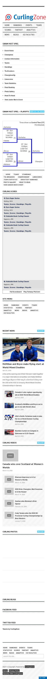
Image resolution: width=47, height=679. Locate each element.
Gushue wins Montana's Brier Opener (26, 502)
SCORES (9, 137)
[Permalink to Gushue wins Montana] (9, 503)
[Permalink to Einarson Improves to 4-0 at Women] (9, 479)
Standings (8, 67)
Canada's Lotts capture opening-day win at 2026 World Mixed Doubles (28, 393)
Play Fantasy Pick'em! (32, 292)
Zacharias (7, 127)
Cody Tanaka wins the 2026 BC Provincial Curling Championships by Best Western (28, 516)
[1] (15, 138)
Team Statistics (10, 83)
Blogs (16, 34)
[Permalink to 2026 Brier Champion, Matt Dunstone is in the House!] (9, 491)
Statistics (8, 308)
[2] (15, 161)
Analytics (31, 30)
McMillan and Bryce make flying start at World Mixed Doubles (23, 365)
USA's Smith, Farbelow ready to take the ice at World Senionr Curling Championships (28, 419)
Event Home (9, 50)
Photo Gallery (10, 91)
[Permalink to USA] (9, 417)
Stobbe (6, 141)
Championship (10, 75)
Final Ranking (10, 87)
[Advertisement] (23, 256)
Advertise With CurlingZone (12, 673)
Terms (5, 671)
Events (29, 25)
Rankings (18, 25)
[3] (29, 151)
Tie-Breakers (9, 71)
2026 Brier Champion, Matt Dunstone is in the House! (28, 490)
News (7, 34)
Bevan (6, 151)
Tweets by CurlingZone (11, 629)
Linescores (9, 79)
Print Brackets (39, 125)
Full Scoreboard (16, 292)
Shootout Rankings (29, 180)
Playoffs (28, 204)
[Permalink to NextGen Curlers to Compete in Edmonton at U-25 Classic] (9, 432)
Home (7, 25)
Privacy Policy (14, 671)
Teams (39, 25)
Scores (8, 30)
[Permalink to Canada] (9, 393)
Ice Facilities (28, 34)
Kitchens (7, 164)
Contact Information (12, 59)
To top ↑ (42, 678)
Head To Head (10, 95)
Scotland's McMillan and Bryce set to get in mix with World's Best (28, 405)
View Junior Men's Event (14, 99)
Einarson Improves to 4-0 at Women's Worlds (25, 478)
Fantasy (18, 30)
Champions (9, 54)
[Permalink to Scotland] (9, 405)
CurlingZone (29, 667)
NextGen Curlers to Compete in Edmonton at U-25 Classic (26, 432)
